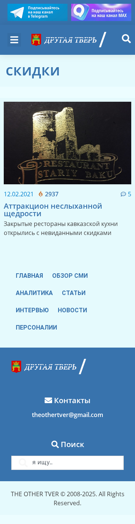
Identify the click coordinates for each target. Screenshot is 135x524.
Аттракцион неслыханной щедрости (53, 209)
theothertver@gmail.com (67, 415)
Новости (72, 310)
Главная (29, 275)
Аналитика (34, 293)
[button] (14, 40)
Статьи (74, 293)
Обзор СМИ (70, 275)
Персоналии (36, 327)
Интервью (32, 310)
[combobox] (67, 463)
